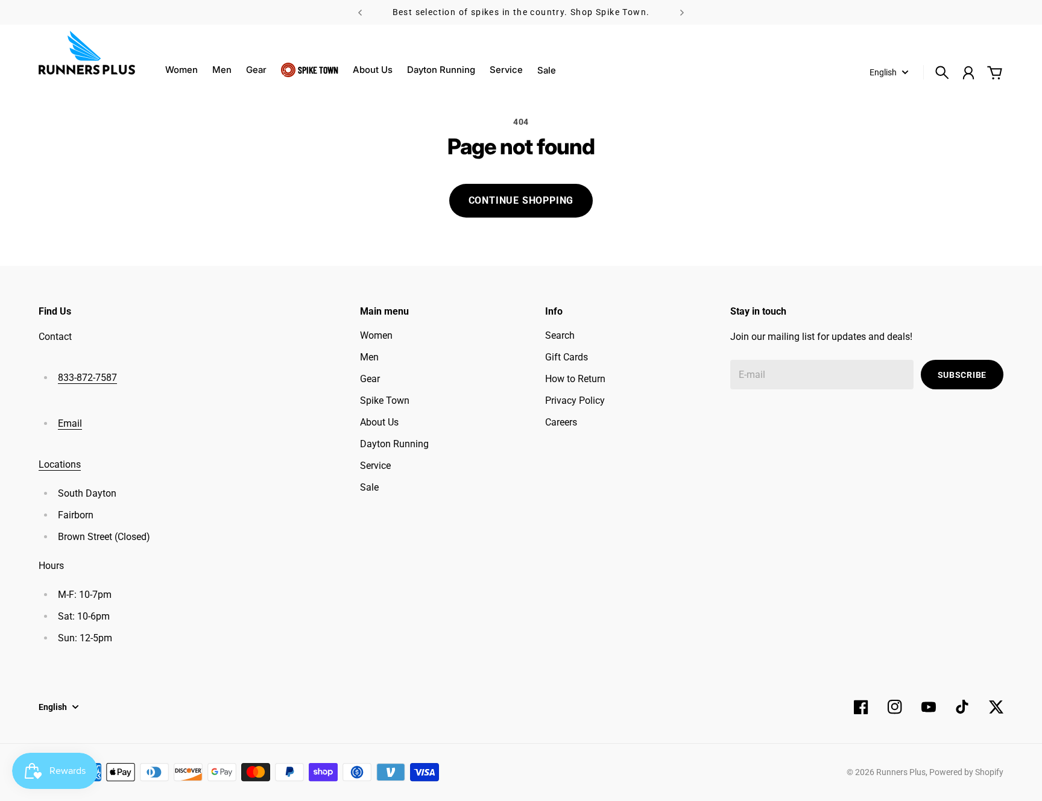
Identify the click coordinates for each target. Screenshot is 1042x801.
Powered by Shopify (966, 772)
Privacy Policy (575, 400)
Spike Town (318, 69)
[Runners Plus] (87, 53)
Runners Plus (901, 772)
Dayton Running (441, 69)
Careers (561, 422)
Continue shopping (521, 200)
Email (70, 423)
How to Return (575, 379)
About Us (373, 69)
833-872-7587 (87, 377)
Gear (256, 69)
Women (181, 69)
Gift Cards (566, 357)
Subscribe (962, 375)
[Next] (682, 12)
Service (506, 69)
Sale (369, 487)
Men (222, 69)
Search (560, 335)
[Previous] (360, 12)
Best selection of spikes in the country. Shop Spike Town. (521, 12)
